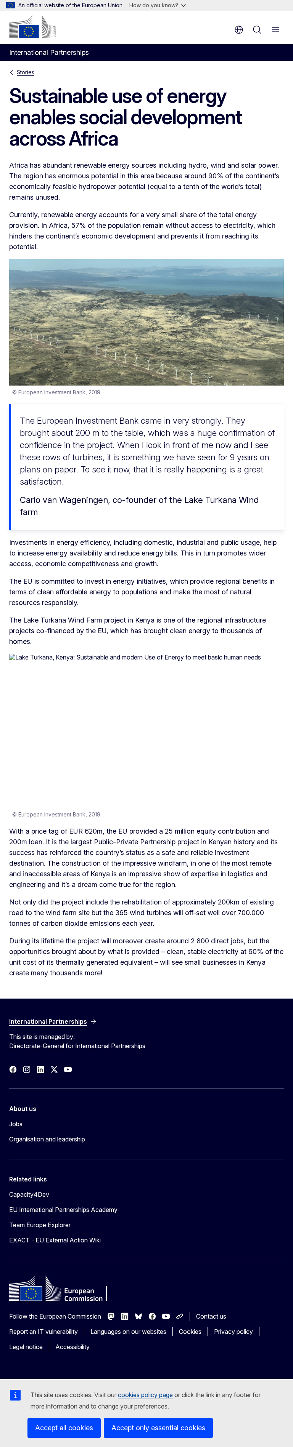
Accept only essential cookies (158, 1428)
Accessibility (72, 1347)
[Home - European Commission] (32, 26)
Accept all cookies (64, 1428)
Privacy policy (233, 1331)
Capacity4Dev (29, 1194)
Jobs (16, 1124)
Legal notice (26, 1347)
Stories (25, 72)
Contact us (211, 1316)
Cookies (190, 1331)
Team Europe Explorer (40, 1225)
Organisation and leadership (47, 1139)
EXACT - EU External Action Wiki (55, 1240)
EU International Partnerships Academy (63, 1209)
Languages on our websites (128, 1331)
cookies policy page (145, 1395)
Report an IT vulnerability (43, 1331)
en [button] (238, 29)
